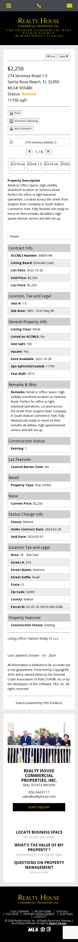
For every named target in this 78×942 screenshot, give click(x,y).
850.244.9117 (39, 792)
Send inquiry (39, 807)
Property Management (38, 914)
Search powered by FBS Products (39, 703)
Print (17, 113)
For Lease (12, 914)
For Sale (62, 911)
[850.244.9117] (39, 5)
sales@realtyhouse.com (39, 796)
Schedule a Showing (26, 120)
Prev (52, 56)
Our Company (19, 911)
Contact (40, 917)
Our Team (66, 914)
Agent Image (58, 923)
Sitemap (66, 920)
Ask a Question (23, 128)
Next (63, 56)
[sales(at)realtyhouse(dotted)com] (69, 5)
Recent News (42, 911)
